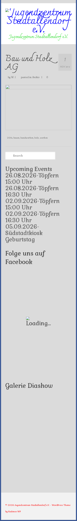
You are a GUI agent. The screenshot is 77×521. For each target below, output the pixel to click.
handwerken (27, 137)
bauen (16, 137)
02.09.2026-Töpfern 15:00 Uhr (32, 204)
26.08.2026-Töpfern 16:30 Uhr (32, 191)
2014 (9, 137)
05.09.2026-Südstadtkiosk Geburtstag (24, 233)
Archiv (36, 77)
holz (36, 137)
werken (44, 137)
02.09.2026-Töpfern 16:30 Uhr (32, 217)
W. (12, 77)
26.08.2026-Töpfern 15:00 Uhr (32, 178)
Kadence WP (14, 511)
